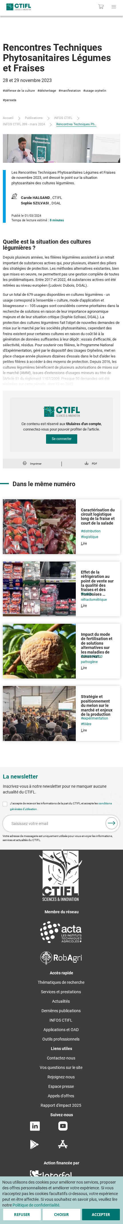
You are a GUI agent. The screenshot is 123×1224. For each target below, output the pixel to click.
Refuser (22, 1214)
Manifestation (71, 91)
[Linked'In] (35, 1129)
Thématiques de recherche (61, 982)
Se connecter (62, 439)
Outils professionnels (61, 1039)
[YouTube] (63, 1129)
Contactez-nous (61, 1058)
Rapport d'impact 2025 (61, 1105)
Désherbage (47, 91)
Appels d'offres (61, 1096)
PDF (94, 464)
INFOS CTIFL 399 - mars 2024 (24, 124)
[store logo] (26, 6)
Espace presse (61, 1086)
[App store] (63, 1147)
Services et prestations (61, 992)
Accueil (8, 118)
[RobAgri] (61, 963)
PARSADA (10, 100)
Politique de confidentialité (36, 1205)
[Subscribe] (112, 823)
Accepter (101, 1214)
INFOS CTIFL (63, 118)
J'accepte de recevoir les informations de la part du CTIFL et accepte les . (61, 806)
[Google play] (34, 1147)
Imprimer (35, 464)
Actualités (61, 1001)
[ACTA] (60, 944)
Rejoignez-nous (61, 1077)
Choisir (61, 1214)
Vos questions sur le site (61, 1067)
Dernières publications (61, 1010)
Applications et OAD (61, 1029)
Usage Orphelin (95, 91)
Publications (34, 118)
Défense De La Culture (20, 91)
